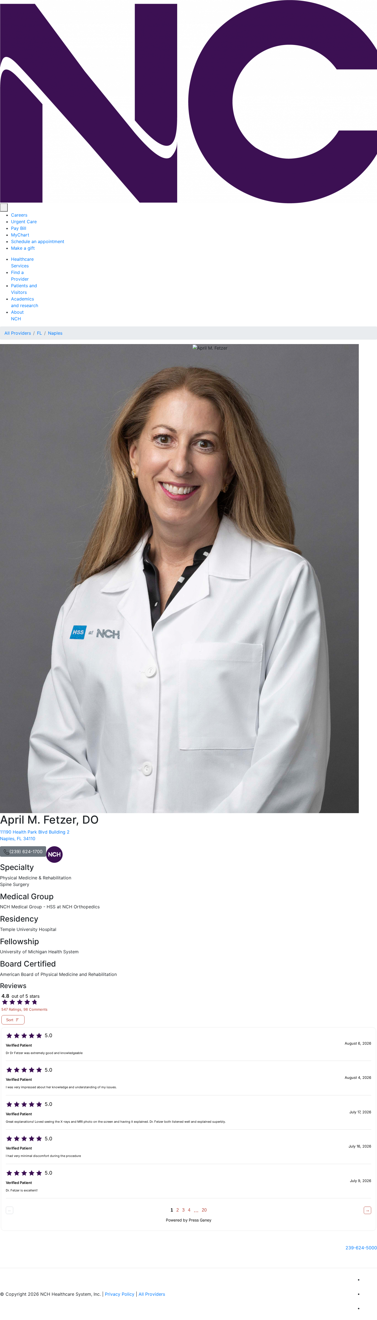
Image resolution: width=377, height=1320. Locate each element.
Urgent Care (24, 221)
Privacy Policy (119, 1294)
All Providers (17, 333)
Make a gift (23, 248)
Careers (19, 215)
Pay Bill (18, 228)
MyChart (20, 235)
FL (39, 333)
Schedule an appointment (37, 241)
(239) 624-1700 (26, 851)
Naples (55, 333)
